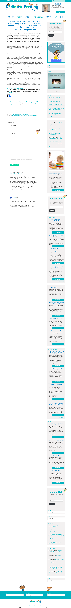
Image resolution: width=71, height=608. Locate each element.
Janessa (14, 197)
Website (12, 155)
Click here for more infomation (56, 60)
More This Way (61, 281)
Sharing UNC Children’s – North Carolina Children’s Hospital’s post (56, 145)
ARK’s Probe (16, 54)
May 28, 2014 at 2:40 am (18, 173)
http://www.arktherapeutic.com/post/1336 (15, 88)
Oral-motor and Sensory (24, 114)
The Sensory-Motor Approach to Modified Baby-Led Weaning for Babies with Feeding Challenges (56, 403)
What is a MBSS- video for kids (56, 318)
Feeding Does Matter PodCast (54, 101)
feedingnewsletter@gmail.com (57, 9)
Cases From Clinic (56, 470)
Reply (11, 191)
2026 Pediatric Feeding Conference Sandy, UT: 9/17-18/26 (55, 124)
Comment (13, 133)
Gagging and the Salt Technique (56, 235)
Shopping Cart (39, 605)
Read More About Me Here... (60, 12)
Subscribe (51, 35)
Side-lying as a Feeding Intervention (55, 104)
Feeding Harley (56, 455)
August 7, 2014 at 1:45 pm (17, 198)
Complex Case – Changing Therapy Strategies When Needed (56, 440)
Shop (35, 605)
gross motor (23, 115)
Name (11, 145)
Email (12, 150)
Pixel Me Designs (50, 607)
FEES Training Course (56, 287)
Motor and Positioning (15, 114)
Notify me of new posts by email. (20, 162)
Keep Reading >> (58, 190)
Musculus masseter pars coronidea (56, 369)
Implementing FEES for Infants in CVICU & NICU (56, 303)
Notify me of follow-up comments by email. (23, 160)
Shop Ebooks (20, 0)
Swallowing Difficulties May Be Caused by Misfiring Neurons (56, 331)
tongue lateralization (33, 115)
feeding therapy (18, 115)
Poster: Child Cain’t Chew (56, 384)
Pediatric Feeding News (22, 7)
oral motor (27, 115)
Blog (14, 0)
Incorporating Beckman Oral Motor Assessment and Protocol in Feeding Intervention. (36, 103)
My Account (31, 605)
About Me (9, 0)
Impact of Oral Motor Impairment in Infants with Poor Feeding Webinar (56, 352)
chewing (13, 115)
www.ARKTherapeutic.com (12, 92)
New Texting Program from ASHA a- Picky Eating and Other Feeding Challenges (55, 115)
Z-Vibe (21, 54)
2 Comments (31, 31)
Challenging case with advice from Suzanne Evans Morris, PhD (56, 424)
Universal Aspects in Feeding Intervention (56, 267)
